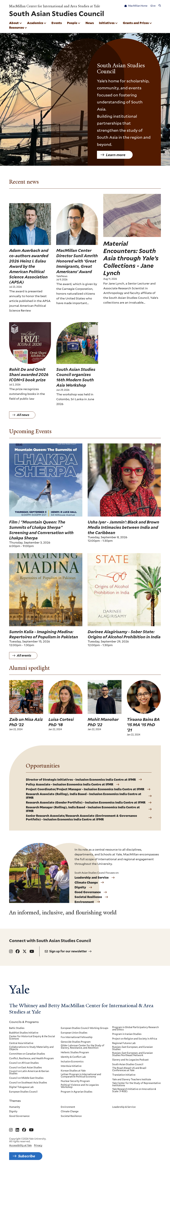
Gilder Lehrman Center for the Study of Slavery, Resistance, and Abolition (82, 1046)
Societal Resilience (88, 897)
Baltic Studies (16, 1028)
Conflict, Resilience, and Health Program (31, 1058)
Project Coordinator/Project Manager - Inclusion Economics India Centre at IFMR (85, 789)
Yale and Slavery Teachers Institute (131, 1079)
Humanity (14, 1107)
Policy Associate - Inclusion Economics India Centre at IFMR (69, 784)
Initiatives (107, 22)
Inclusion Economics (72, 1062)
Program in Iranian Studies (126, 1034)
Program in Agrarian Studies (76, 1092)
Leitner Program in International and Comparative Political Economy (81, 1075)
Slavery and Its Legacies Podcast (130, 1060)
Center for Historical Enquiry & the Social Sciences (32, 1037)
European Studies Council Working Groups (84, 1028)
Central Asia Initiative (21, 1043)
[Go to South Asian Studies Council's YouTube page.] (32, 951)
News (89, 22)
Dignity (80, 887)
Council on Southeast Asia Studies (28, 1083)
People (72, 22)
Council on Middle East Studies (26, 1078)
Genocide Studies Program (76, 1042)
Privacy (38, 1145)
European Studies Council (23, 1092)
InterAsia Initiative (71, 1066)
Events (56, 22)
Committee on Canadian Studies (27, 1054)
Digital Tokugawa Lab (21, 1087)
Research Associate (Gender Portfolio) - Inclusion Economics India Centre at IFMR (85, 802)
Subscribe (26, 1156)
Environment (84, 902)
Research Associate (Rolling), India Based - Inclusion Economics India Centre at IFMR (83, 795)
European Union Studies (74, 1033)
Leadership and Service (92, 877)
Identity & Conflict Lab (73, 1057)
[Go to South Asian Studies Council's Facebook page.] (18, 951)
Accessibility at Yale (20, 1145)
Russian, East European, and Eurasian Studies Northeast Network (132, 1054)
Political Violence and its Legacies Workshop (80, 1086)
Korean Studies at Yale (73, 1071)
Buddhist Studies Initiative (23, 1033)
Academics (35, 22)
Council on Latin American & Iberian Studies (29, 1072)
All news (23, 415)
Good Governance (88, 892)
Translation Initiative (123, 1075)
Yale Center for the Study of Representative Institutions (136, 1084)
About (14, 22)
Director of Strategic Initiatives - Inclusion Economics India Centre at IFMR (81, 779)
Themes (15, 1100)
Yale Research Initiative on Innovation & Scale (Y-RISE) (134, 1090)
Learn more (115, 155)
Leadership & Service (124, 1107)
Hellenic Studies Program (75, 1052)
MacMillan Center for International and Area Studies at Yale (54, 6)
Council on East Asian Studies (25, 1068)
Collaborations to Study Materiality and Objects (31, 1048)
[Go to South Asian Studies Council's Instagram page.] (11, 951)
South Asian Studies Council (127, 1064)
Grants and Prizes (136, 22)
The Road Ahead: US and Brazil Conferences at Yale (129, 1069)
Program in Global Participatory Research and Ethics (135, 1028)
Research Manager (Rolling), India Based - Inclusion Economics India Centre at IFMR (83, 809)
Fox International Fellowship (76, 1037)
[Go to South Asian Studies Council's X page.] (25, 951)
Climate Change (86, 882)
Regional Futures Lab (124, 1043)
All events (24, 655)
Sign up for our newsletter (68, 951)
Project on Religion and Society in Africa (134, 1039)
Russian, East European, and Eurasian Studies (132, 1048)
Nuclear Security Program (75, 1081)
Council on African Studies (24, 1063)
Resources (16, 27)
